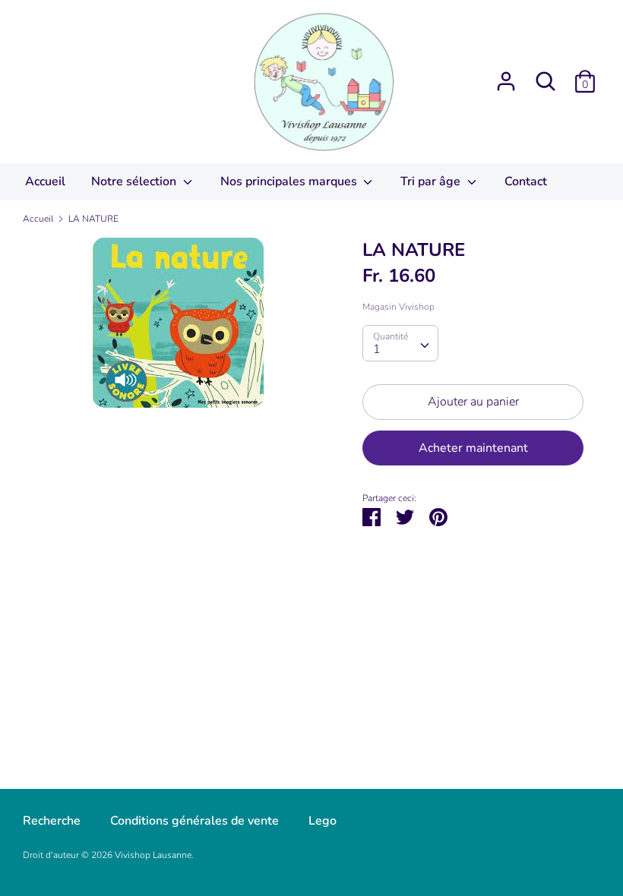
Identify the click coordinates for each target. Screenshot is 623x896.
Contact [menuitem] (525, 181)
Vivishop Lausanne (153, 855)
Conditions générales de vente (194, 820)
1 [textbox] (377, 349)
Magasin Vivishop (398, 307)
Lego (322, 820)
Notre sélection (135, 181)
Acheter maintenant (473, 448)
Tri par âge (431, 181)
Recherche (52, 820)
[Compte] (506, 75)
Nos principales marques (290, 181)
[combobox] (400, 343)
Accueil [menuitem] (45, 181)
